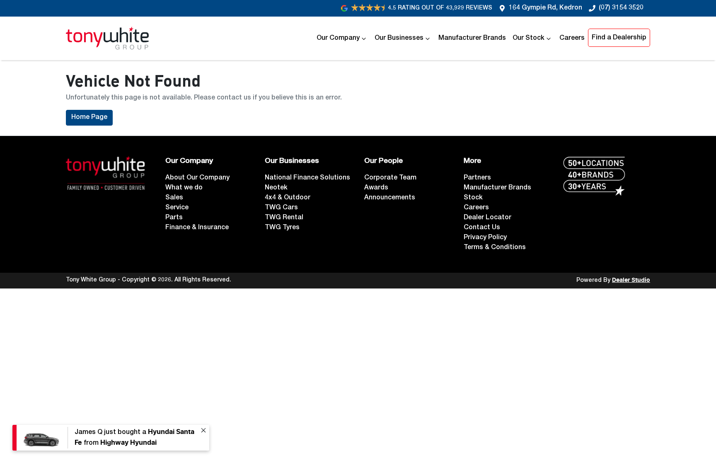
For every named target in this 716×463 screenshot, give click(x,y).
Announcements (389, 198)
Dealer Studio (631, 280)
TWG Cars (281, 208)
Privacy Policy (485, 238)
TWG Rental (284, 218)
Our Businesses (399, 38)
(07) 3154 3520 (621, 8)
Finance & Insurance (197, 228)
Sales (174, 198)
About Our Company (197, 178)
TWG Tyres (282, 228)
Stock (473, 198)
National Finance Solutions (307, 178)
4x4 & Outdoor (287, 198)
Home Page (89, 117)
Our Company (338, 38)
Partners (477, 178)
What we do (184, 188)
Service (177, 208)
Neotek (276, 188)
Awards (376, 188)
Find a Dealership (619, 38)
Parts (174, 218)
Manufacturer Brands (472, 38)
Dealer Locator (487, 218)
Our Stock (528, 38)
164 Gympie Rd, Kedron (545, 8)
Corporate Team (390, 178)
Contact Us (482, 228)
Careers (572, 38)
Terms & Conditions (495, 248)
